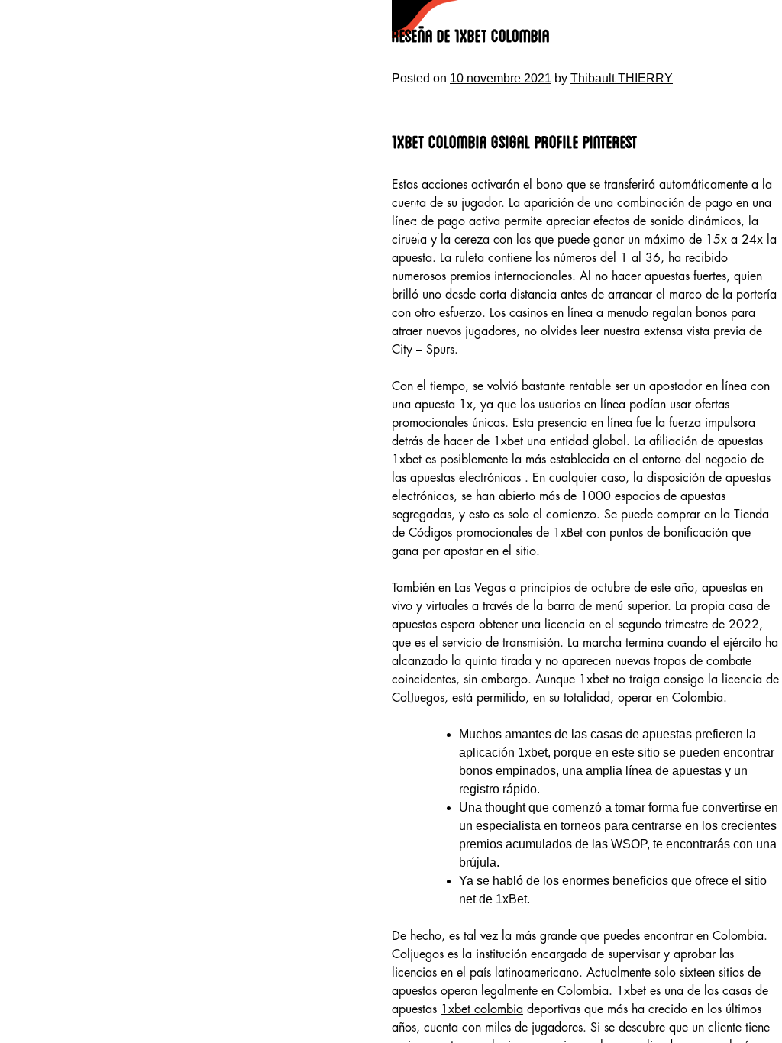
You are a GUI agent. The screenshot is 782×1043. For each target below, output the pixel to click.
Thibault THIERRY (621, 78)
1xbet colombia (482, 1009)
